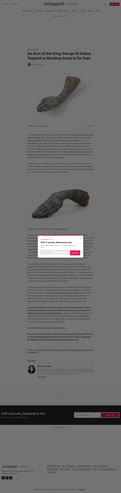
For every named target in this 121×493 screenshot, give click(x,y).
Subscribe (75, 253)
